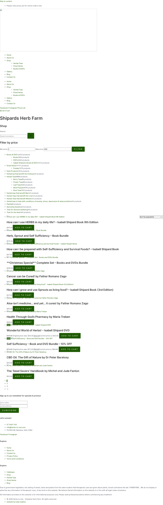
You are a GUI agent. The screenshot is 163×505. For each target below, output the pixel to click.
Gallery (9, 71)
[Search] (30, 136)
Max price (39, 149)
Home (9, 55)
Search (3, 131)
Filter (78, 149)
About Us (10, 58)
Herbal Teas (18, 63)
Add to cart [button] (23, 227)
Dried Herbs (18, 66)
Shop (9, 60)
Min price (3, 149)
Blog (8, 74)
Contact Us (11, 77)
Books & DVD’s (19, 69)
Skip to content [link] (6, 1)
